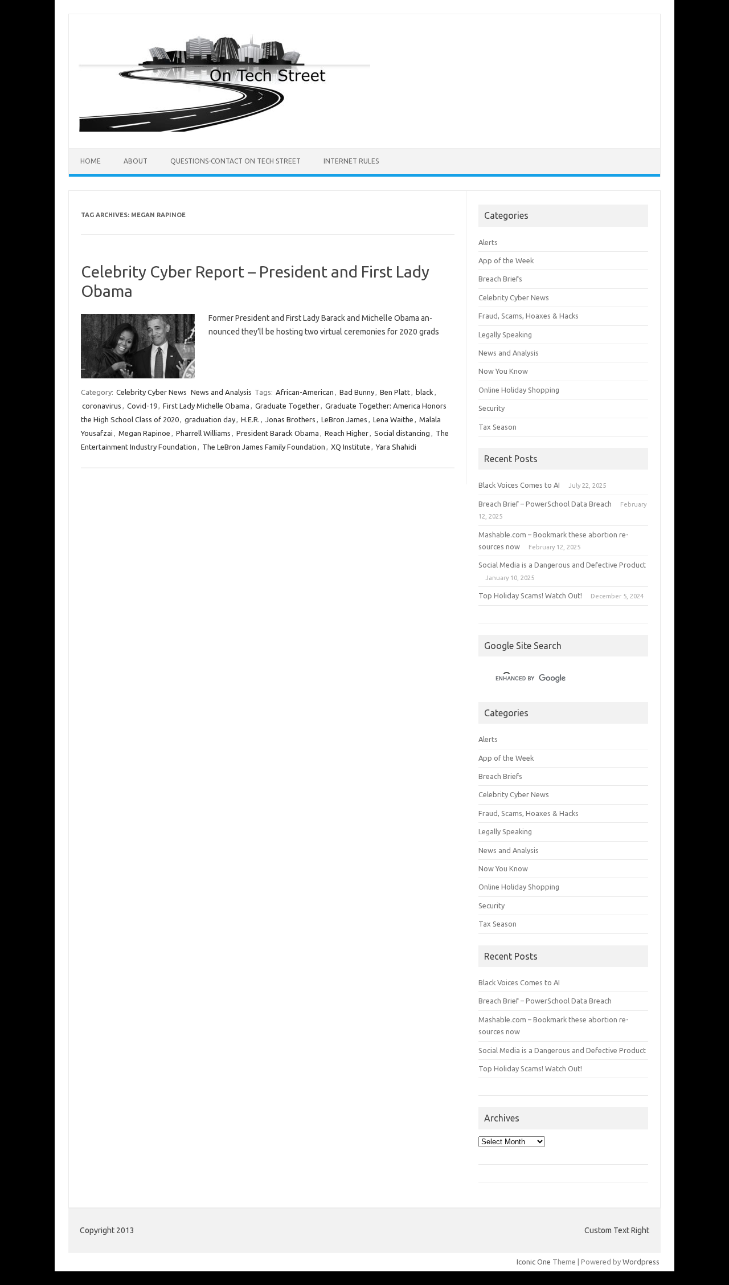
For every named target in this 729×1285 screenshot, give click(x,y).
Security (491, 408)
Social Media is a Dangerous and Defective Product (562, 565)
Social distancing (402, 433)
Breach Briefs (500, 279)
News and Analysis (221, 392)
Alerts (488, 242)
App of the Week (506, 260)
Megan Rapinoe (144, 433)
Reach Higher (346, 433)
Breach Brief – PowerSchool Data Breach (545, 504)
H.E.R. (250, 419)
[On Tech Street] (224, 128)
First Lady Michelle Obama (206, 406)
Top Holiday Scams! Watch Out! (530, 595)
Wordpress (641, 1262)
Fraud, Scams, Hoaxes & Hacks (528, 316)
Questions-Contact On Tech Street (235, 161)
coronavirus (101, 406)
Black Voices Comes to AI (519, 485)
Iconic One (534, 1262)
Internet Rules (351, 161)
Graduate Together (287, 406)
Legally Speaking (505, 334)
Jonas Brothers (290, 419)
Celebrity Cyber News (151, 392)
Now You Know (503, 371)
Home (90, 161)
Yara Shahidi (396, 447)
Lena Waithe (393, 419)
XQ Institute (350, 447)
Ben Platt (395, 392)
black (424, 392)
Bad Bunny (356, 392)
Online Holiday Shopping (518, 390)
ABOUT (136, 161)
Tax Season (497, 427)
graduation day (210, 419)
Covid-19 (142, 406)
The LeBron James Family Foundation (263, 447)
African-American (305, 392)
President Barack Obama (277, 433)
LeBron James (344, 419)
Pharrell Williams (203, 433)
